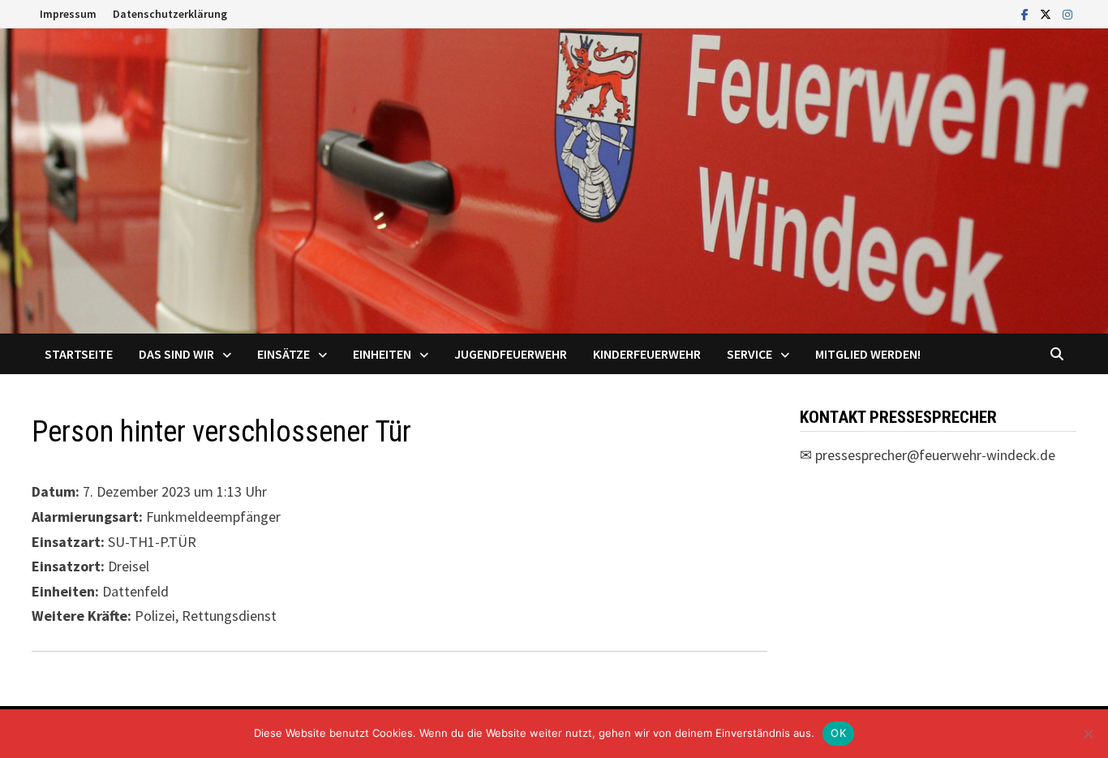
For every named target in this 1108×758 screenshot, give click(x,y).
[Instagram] (1067, 13)
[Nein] (1088, 734)
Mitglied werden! (868, 354)
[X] (1047, 13)
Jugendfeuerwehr (510, 354)
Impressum (68, 13)
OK (838, 732)
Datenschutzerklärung (170, 13)
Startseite (79, 354)
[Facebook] (1026, 13)
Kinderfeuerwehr (647, 354)
